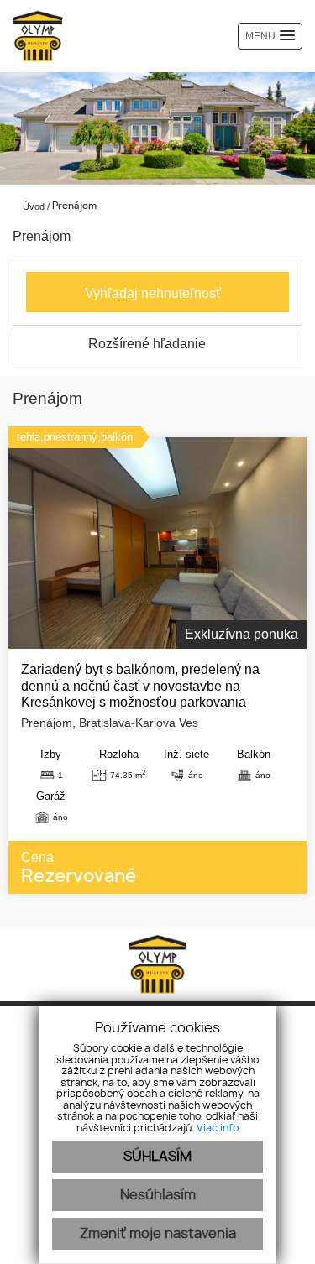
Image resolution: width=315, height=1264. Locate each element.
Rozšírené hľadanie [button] (148, 344)
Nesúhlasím (158, 1195)
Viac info (218, 1128)
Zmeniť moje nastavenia (158, 1233)
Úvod (32, 206)
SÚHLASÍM (157, 1156)
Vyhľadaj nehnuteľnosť (153, 293)
